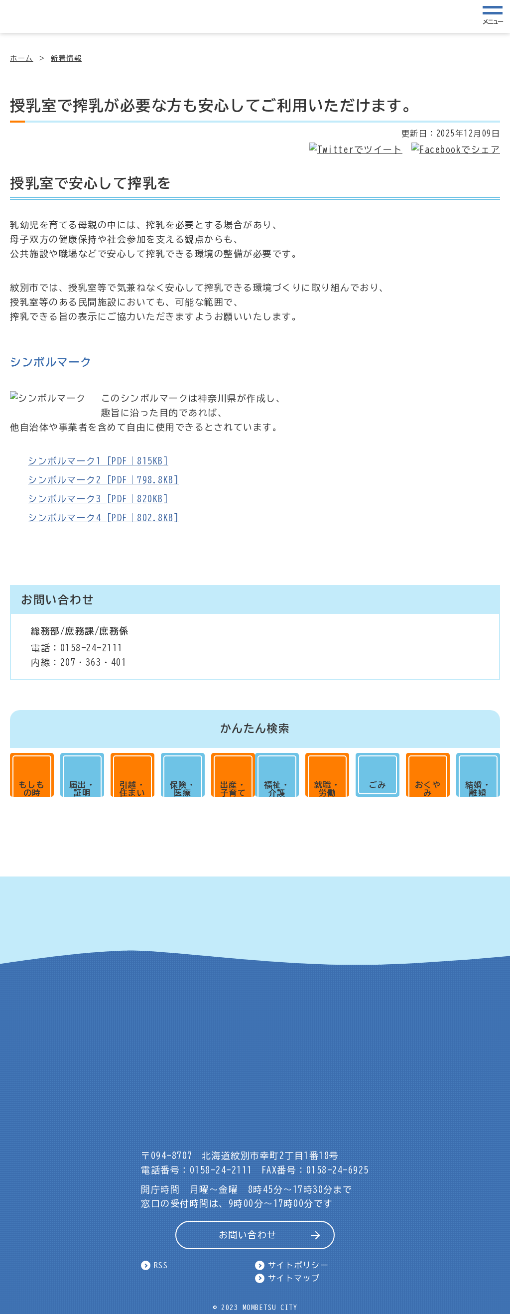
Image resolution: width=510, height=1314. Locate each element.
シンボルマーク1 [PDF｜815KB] (98, 460)
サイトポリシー (298, 1265)
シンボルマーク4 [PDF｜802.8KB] (103, 517)
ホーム (21, 58)
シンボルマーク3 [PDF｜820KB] (98, 498)
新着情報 (66, 58)
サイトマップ (294, 1278)
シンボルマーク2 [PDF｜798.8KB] (103, 479)
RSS (161, 1265)
